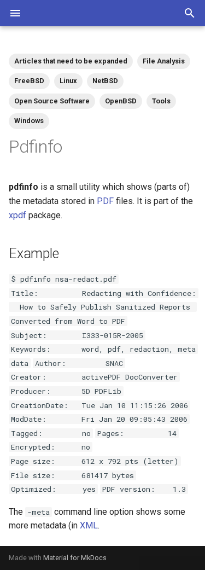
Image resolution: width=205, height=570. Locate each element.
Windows (29, 121)
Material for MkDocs (75, 558)
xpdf (17, 215)
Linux (68, 81)
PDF (105, 201)
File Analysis (164, 61)
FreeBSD (29, 81)
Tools (161, 101)
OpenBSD (121, 101)
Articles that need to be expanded (70, 61)
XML (89, 525)
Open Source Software (52, 101)
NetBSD (105, 81)
